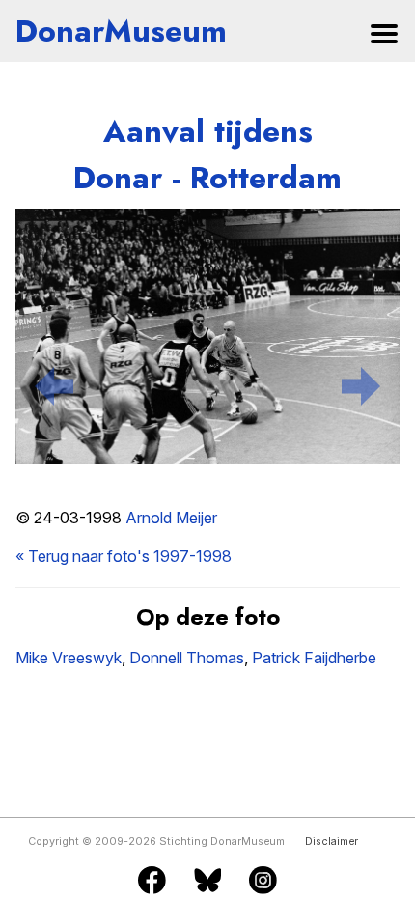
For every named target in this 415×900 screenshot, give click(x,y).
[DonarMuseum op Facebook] (152, 881)
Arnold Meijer (171, 517)
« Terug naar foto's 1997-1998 (123, 556)
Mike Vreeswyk (68, 657)
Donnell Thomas (186, 657)
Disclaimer (331, 841)
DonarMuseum (121, 31)
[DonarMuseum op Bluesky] (208, 881)
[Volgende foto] (361, 382)
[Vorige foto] (54, 382)
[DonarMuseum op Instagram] (263, 881)
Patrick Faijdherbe (314, 657)
